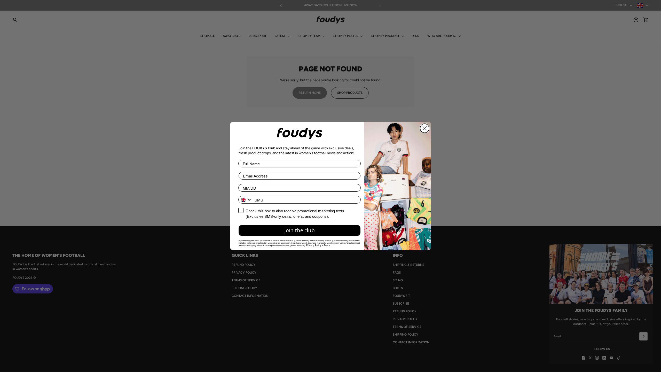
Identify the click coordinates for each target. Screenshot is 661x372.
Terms (327, 245)
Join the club (299, 230)
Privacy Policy (313, 245)
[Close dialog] (424, 128)
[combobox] (245, 199)
